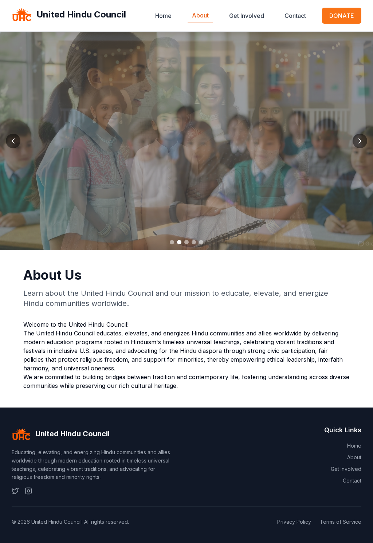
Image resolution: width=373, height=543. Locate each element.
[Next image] (360, 141)
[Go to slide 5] (201, 242)
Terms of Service (340, 522)
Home (163, 15)
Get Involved (246, 15)
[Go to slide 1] (172, 242)
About (200, 15)
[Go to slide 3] (186, 242)
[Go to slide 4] (194, 242)
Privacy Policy (294, 522)
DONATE (341, 15)
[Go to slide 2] (179, 242)
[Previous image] (13, 141)
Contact (295, 15)
